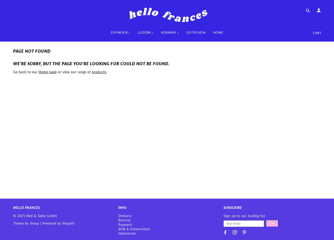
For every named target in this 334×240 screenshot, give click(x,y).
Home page (48, 72)
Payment (125, 225)
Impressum (127, 233)
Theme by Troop (26, 223)
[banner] (167, 15)
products (99, 72)
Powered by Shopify (58, 223)
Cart (317, 33)
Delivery (125, 216)
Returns (124, 220)
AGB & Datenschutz (134, 229)
